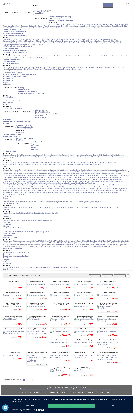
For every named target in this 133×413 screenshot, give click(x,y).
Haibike (22, 243)
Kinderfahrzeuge (93, 190)
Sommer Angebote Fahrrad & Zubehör (21, 179)
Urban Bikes (99, 192)
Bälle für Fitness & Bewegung (13, 202)
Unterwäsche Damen (96, 28)
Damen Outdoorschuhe (23, 26)
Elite (88, 241)
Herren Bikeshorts (104, 187)
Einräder (39, 187)
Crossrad (43, 170)
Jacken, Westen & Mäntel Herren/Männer (111, 43)
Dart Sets (72, 162)
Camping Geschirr (112, 155)
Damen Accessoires (54, 26)
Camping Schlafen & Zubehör (17, 157)
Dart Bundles (23, 162)
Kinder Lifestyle (74, 56)
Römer (48, 245)
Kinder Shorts (116, 56)
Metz (91, 243)
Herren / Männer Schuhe (103, 39)
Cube (79, 241)
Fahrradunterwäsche (39, 185)
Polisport (24, 245)
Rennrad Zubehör (13, 192)
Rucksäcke (6, 97)
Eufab (101, 241)
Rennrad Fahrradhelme (41, 183)
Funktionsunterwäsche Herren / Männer (38, 39)
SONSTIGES (10, 140)
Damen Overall (112, 26)
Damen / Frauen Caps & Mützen (59, 24)
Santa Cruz (78, 245)
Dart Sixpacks (93, 162)
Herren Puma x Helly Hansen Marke (41, 43)
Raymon (43, 245)
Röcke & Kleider (57, 28)
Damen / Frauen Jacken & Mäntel (96, 24)
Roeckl (66, 245)
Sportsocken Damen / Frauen (79, 28)
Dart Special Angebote (105, 162)
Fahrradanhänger (50, 181)
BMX (5, 170)
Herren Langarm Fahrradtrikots (79, 189)
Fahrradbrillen (60, 181)
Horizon (39, 243)
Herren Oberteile (78, 43)
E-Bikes (70, 175)
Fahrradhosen (53, 183)
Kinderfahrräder (83, 190)
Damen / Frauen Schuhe (115, 24)
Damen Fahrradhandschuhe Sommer (47, 172)
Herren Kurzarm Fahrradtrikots (59, 189)
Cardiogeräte (89, 202)
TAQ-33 (23, 246)
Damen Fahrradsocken (30, 174)
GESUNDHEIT (27, 112)
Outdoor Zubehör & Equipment (81, 157)
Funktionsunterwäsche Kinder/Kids (34, 56)
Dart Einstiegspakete (35, 162)
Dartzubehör (80, 164)
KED (50, 243)
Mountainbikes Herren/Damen (16, 194)
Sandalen (99, 67)
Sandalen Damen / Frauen (39, 26)
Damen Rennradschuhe (15, 174)
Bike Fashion (49, 241)
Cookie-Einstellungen (106, 389)
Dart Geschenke (54, 162)
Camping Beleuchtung (43, 155)
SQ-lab (18, 246)
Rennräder (22, 192)
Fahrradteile (117, 185)
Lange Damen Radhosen (60, 175)
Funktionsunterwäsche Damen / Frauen (30, 28)
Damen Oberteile (101, 26)
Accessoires (103, 177)
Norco (109, 243)
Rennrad (117, 190)
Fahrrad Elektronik (27, 181)
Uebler (46, 246)
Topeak (36, 246)
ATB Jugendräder (24, 190)
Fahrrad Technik (15, 181)
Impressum (81, 392)
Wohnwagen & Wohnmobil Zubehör (115, 157)
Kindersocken (32, 58)
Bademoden (21, 207)
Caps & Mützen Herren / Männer (14, 39)
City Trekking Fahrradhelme (109, 181)
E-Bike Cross (99, 175)
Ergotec (96, 241)
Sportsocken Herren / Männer (33, 45)
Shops (72, 392)
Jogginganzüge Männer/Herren (13, 45)
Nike (105, 243)
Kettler (54, 243)
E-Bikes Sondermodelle (20, 177)
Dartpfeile (31, 164)
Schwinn (92, 245)
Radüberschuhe (58, 185)
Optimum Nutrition (117, 243)
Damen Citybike (24, 170)
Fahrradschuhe (8, 185)
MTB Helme (30, 183)
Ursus (69, 246)
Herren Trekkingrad (68, 192)
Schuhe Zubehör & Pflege (110, 67)
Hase (31, 243)
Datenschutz (92, 392)
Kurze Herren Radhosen (110, 189)
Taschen (12, 97)
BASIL (40, 241)
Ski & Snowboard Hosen (38, 267)
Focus (112, 241)
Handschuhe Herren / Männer (60, 39)
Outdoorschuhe (91, 67)
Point (19, 245)
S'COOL (72, 245)
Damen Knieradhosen (82, 174)
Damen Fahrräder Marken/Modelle (25, 187)
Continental (73, 241)
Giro (123, 241)
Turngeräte (97, 202)
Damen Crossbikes (69, 170)
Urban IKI (63, 246)
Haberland (16, 243)
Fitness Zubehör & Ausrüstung (43, 202)
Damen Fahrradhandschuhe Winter (70, 172)
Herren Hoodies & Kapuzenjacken (86, 41)
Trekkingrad (45, 192)
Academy (9, 241)
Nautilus (101, 243)
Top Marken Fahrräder (33, 192)
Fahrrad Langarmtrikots (105, 185)
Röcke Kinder (41, 58)
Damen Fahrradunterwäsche (65, 174)
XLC (105, 246)
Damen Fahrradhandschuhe (26, 172)
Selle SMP (105, 245)
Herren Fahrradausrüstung (73, 187)
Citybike (9, 170)
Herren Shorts (90, 39)
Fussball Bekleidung (9, 213)
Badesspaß (84, 207)
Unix (49, 246)
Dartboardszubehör (22, 164)
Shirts (48, 58)
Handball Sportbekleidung (21, 220)
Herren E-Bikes (44, 177)
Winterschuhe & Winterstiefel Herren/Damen (48, 69)
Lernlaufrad (103, 190)
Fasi (108, 241)
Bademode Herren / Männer (52, 207)
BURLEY (57, 241)
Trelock (41, 246)
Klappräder (111, 190)
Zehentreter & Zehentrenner (72, 69)
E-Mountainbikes (33, 177)
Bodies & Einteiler (76, 185)
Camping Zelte (47, 157)
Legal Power (76, 243)
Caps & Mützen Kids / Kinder (13, 56)
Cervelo (63, 241)
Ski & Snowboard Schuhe (55, 267)
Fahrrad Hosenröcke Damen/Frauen (24, 175)
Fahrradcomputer (39, 181)
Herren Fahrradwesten (41, 189)
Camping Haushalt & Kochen (96, 155)
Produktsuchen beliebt (58, 392)
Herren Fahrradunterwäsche (25, 189)
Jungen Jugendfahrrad (37, 190)
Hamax (27, 243)
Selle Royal (98, 245)
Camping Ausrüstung (29, 155)
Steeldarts (44, 164)
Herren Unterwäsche (91, 43)
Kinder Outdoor (96, 56)
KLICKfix (59, 243)
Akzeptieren (71, 406)
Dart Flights (45, 162)
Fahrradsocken (17, 185)
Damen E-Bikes (78, 175)
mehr (113, 406)
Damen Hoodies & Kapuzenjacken (72, 26)
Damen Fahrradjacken (89, 172)
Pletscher (15, 245)
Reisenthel (57, 245)
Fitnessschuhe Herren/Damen (12, 67)
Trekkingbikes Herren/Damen (85, 192)
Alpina (30, 241)
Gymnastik (64, 202)
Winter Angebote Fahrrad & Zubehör (46, 179)
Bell (44, 241)
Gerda (116, 241)
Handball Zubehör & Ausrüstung (41, 220)
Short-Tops (66, 28)
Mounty (95, 243)
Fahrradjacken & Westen (66, 183)
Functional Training (17, 232)
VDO (77, 246)
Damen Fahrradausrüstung (96, 170)
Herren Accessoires (68, 41)
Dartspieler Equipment (61, 164)
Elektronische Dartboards (92, 164)
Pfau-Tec (9, 245)
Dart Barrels (15, 162)
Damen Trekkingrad (55, 192)
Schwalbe (85, 245)
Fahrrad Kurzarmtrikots (90, 185)
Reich (52, 245)
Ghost (120, 241)
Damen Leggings (89, 26)
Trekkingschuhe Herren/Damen (23, 69)
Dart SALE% (64, 162)
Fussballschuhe (47, 213)
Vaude (73, 246)
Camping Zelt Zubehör (34, 157)
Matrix (88, 243)
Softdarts (38, 164)
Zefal (109, 246)
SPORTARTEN (24, 143)
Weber (92, 246)
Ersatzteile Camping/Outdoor (61, 157)
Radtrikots (66, 185)
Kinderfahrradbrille (71, 181)
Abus (4, 241)
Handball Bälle (8, 220)
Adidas (15, 241)
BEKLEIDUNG (41, 18)
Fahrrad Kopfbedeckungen (89, 179)
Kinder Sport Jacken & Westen (17, 58)
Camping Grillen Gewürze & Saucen (74, 155)
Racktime (37, 245)
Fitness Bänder (28, 202)
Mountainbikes (108, 192)
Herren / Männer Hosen (78, 39)
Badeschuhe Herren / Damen (71, 207)
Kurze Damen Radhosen (44, 175)
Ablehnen (30, 406)
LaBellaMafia (67, 243)
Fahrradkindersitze (81, 183)
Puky (28, 245)
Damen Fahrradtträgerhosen (47, 174)
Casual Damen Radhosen (113, 170)
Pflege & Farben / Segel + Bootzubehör (16, 252)
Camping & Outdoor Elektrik (12, 155)
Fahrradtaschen (27, 185)
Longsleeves (47, 28)
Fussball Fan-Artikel (23, 213)
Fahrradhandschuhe (84, 181)
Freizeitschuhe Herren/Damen (32, 67)
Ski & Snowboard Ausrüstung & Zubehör (16, 267)
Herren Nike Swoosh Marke (19, 43)
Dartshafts (50, 164)
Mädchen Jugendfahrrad (53, 190)
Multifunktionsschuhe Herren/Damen (73, 67)
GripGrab (9, 243)
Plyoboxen (45, 232)
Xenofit (101, 246)
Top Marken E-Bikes (72, 177)
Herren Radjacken (96, 189)
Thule (32, 246)
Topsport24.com (25, 392)
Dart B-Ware (7, 162)
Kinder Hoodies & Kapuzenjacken (57, 56)
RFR (62, 245)
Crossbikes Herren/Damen (54, 170)
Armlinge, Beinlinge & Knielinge (69, 179)
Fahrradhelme (95, 181)
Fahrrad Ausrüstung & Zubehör (89, 177)
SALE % (15, 13)
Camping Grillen (56, 155)
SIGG (117, 245)
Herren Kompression (104, 41)
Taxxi (28, 246)
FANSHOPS (9, 127)
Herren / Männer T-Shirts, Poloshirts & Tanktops (46, 41)
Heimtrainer (49, 185)
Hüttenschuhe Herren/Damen (51, 67)
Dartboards (12, 164)
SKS (124, 245)
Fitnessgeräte (57, 202)
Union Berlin (19, 132)
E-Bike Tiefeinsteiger (110, 175)
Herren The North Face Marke (63, 43)
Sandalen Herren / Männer (21, 41)
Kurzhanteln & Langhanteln (33, 232)
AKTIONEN (27, 13)
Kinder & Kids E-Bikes (57, 177)
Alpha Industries (22, 241)
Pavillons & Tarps (97, 157)
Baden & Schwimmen (10, 207)
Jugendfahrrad (14, 190)
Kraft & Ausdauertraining (76, 202)
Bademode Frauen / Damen (34, 207)
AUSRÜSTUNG (11, 87)
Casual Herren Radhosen (90, 187)
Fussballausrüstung (36, 213)
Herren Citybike (34, 170)
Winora (96, 246)
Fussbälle (55, 213)
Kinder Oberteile (85, 56)
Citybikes (15, 170)
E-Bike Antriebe (89, 175)
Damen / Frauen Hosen (77, 24)
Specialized (12, 246)
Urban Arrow (55, 246)
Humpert (45, 243)
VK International (84, 246)
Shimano (112, 245)
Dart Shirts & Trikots (82, 162)
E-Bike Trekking (122, 175)
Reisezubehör (7, 108)
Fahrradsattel (91, 183)
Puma (32, 245)
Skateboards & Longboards (97, 207)
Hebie (35, 243)
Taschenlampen (17, 108)
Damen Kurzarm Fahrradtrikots (99, 174)
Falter (105, 241)
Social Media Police (107, 392)
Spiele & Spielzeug (112, 207)
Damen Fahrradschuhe (103, 172)
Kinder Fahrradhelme (19, 183)
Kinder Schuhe (106, 56)
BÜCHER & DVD (11, 112)
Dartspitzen (72, 164)
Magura (83, 243)
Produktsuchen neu (40, 392)
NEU (7, 13)
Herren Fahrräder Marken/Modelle (53, 187)
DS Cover (84, 241)
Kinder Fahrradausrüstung (69, 190)
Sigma (121, 245)
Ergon (92, 241)
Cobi (67, 241)
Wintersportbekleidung (71, 267)
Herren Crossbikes (82, 170)
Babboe (35, 241)
